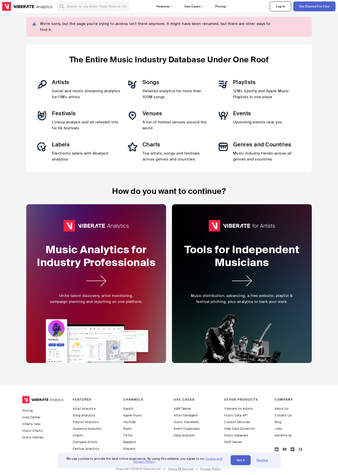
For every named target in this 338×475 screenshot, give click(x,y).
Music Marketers (186, 422)
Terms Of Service (180, 469)
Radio (127, 429)
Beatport (129, 442)
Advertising (283, 435)
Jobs (278, 429)
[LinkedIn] (277, 449)
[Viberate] (18, 6)
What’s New (31, 424)
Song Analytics (84, 415)
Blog (278, 422)
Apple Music (132, 415)
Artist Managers (186, 415)
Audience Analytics (87, 429)
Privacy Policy (210, 469)
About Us (282, 409)
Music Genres (33, 437)
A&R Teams (182, 409)
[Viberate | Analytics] (42, 402)
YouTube (129, 422)
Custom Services (237, 422)
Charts (78, 435)
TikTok (128, 435)
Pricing (220, 6)
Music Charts (32, 431)
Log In (280, 6)
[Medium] (300, 449)
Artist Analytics (84, 409)
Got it (241, 460)
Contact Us (283, 415)
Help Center (31, 417)
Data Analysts (184, 435)
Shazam (129, 449)
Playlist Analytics (86, 422)
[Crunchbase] (292, 449)
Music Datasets (236, 435)
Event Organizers (187, 429)
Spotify (128, 409)
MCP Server (233, 442)
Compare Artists (85, 442)
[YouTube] (285, 449)
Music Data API (235, 415)
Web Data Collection (239, 429)
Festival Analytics (86, 449)
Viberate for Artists (238, 409)
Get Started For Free (314, 6)
